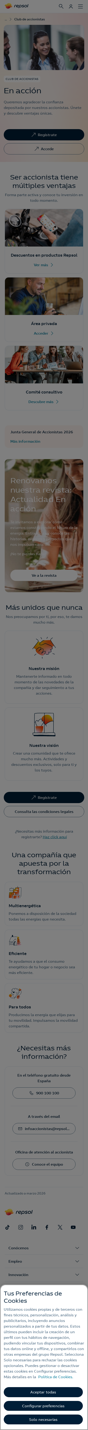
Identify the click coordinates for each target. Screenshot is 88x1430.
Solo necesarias (43, 1419)
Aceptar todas (43, 1392)
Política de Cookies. (55, 1376)
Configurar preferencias (43, 1406)
